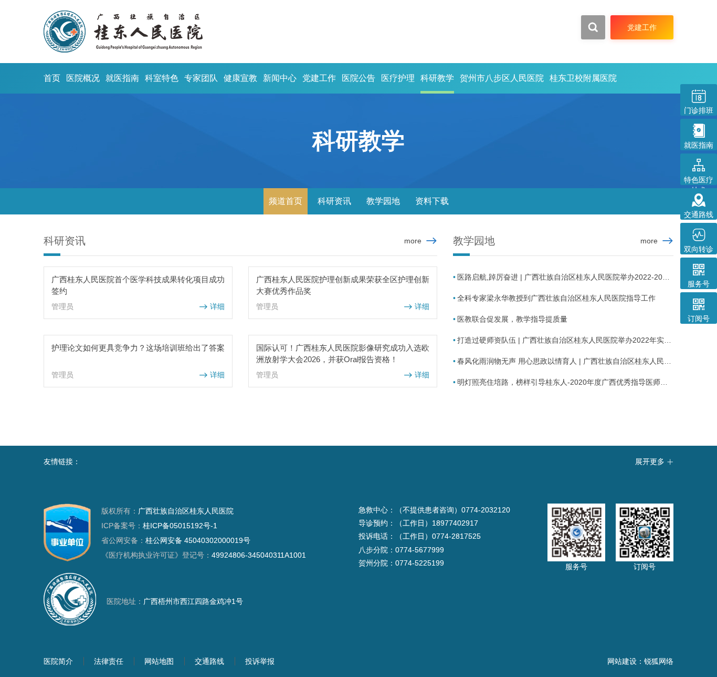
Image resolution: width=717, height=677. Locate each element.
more (412, 241)
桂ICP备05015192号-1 (180, 525)
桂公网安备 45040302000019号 (175, 540)
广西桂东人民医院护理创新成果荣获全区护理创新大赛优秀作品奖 (342, 285)
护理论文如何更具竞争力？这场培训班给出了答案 (138, 347)
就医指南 (122, 78)
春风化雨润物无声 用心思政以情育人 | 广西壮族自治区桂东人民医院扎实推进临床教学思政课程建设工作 (565, 361)
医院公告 (358, 78)
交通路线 (209, 661)
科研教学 (437, 78)
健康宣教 (240, 78)
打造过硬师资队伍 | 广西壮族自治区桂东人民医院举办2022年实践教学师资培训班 (565, 340)
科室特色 (161, 78)
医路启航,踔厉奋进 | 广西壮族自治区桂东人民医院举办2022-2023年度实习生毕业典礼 (565, 277)
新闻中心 (280, 78)
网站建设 (622, 661)
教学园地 (383, 201)
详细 (212, 306)
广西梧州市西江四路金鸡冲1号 (193, 601)
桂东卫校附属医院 (583, 78)
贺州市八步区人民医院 (502, 78)
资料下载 (432, 201)
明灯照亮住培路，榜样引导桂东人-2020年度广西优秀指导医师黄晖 (565, 382)
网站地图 (159, 661)
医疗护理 (398, 78)
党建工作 (319, 78)
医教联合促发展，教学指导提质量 (512, 319)
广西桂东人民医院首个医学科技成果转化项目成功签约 (138, 285)
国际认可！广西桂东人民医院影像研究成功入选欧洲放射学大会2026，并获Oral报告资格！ (342, 353)
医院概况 (83, 78)
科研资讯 (334, 201)
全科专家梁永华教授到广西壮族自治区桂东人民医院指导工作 (556, 298)
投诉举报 (260, 661)
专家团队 (201, 78)
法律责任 (108, 661)
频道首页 (285, 201)
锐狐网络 (658, 661)
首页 (52, 78)
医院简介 (58, 661)
